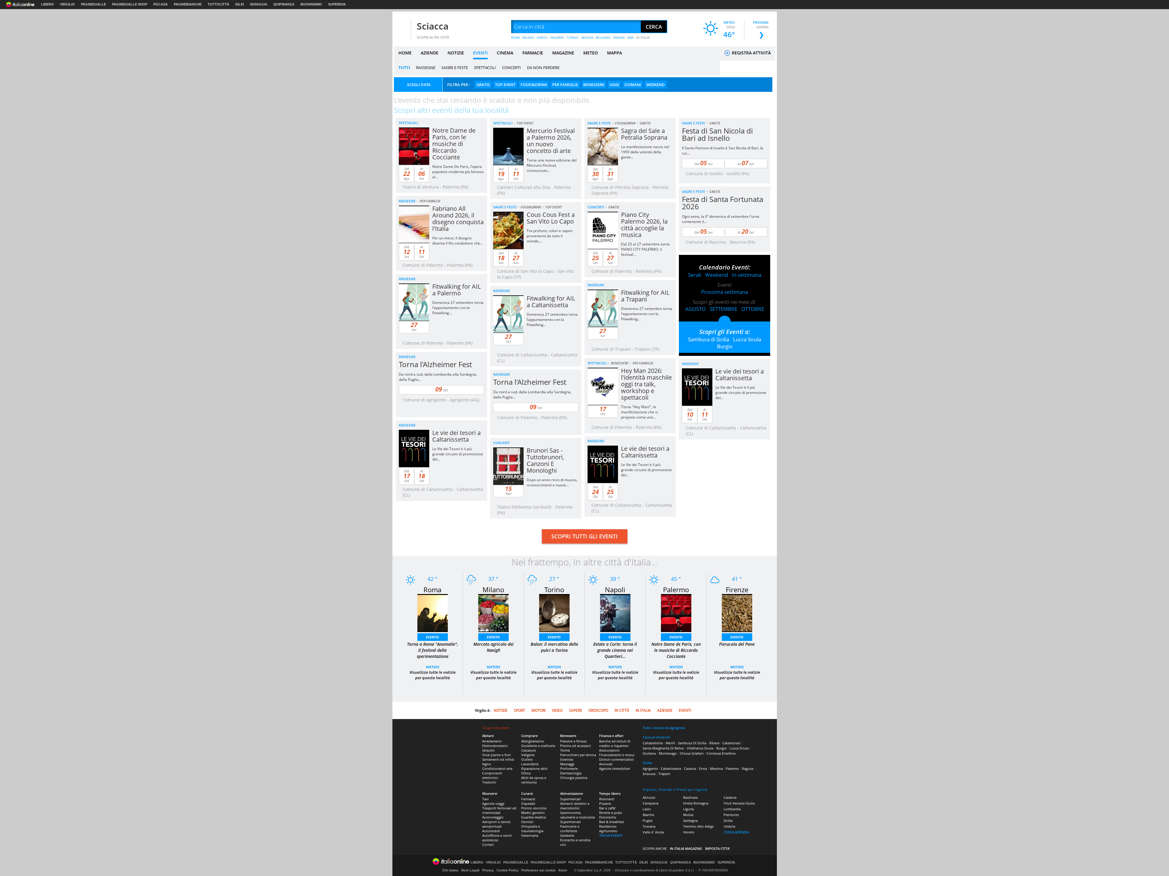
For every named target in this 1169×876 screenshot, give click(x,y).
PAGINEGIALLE (93, 4)
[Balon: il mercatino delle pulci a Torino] (554, 612)
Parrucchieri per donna (578, 755)
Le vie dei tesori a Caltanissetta (739, 374)
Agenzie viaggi (493, 803)
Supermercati (570, 799)
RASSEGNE (425, 67)
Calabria (730, 797)
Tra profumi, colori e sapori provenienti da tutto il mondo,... (550, 236)
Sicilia (728, 820)
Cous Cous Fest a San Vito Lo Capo (551, 217)
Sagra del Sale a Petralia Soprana (644, 134)
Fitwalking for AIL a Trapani (645, 295)
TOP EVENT (505, 84)
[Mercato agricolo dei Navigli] (493, 612)
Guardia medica (533, 817)
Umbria (729, 826)
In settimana (746, 274)
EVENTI (480, 53)
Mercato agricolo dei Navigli (493, 647)
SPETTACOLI (485, 67)
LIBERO (47, 4)
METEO (590, 53)
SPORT (519, 710)
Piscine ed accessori (575, 745)
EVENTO (432, 637)
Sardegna (690, 820)
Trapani (664, 773)
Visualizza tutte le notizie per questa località (432, 674)
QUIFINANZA (283, 4)
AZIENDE (429, 53)
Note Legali (470, 870)
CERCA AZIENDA (736, 832)
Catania (690, 768)
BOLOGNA (603, 37)
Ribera (714, 743)
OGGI (614, 84)
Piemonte (731, 814)
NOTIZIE (456, 53)
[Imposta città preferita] (401, 27)
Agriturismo (608, 831)
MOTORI (539, 710)
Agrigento (650, 768)
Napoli (615, 589)
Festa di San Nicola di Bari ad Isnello (717, 134)
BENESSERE (593, 84)
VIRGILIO (67, 4)
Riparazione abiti (534, 768)
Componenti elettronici (492, 775)
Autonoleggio (493, 817)
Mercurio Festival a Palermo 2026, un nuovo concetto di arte (551, 141)
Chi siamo (450, 870)
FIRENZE (619, 37)
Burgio (724, 346)
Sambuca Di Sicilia (692, 743)
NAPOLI (542, 37)
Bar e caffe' (607, 808)
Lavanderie (530, 764)
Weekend (716, 274)
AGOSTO (695, 308)
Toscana (649, 826)
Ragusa (747, 768)
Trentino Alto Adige (698, 826)
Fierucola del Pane (737, 644)
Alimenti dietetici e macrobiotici (574, 805)
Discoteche (607, 817)
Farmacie (528, 799)
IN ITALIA (643, 37)
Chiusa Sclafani (692, 753)
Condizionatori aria (497, 768)
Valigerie (528, 755)
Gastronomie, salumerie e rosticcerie (577, 814)
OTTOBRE (752, 308)
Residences (607, 826)
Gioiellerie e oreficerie (538, 745)
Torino (554, 589)
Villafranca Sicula (700, 748)
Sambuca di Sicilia (708, 339)
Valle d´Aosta (653, 832)
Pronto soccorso (534, 808)
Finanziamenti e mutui (616, 755)
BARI (630, 37)
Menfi (670, 743)
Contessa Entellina (721, 753)
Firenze (737, 589)
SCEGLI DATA (419, 84)
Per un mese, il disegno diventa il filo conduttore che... (457, 240)
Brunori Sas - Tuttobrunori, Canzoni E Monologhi (545, 460)
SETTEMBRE (723, 308)
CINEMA (505, 53)
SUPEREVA (337, 4)
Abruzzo (649, 797)
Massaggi (567, 764)
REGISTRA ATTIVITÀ (751, 53)
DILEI (239, 4)
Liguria (688, 809)
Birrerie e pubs (610, 812)
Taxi (485, 799)
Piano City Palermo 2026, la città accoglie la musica (644, 224)
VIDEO (557, 710)
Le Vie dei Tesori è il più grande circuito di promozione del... (740, 392)
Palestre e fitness (573, 741)
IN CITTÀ (622, 710)
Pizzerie (605, 803)
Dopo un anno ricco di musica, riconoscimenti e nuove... (552, 482)
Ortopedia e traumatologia (532, 828)
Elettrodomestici (495, 745)
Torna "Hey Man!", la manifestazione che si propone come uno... (639, 412)
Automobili (491, 831)
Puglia (647, 820)
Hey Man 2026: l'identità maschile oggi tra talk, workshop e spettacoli (646, 384)
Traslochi (489, 782)
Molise (688, 814)
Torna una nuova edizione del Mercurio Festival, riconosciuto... (552, 165)
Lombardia (732, 809)
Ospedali (528, 803)
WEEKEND (655, 84)
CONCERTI (511, 67)
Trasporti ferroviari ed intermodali (499, 810)
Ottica (526, 773)
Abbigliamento (532, 741)
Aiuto (562, 870)
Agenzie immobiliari (614, 768)
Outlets (527, 759)
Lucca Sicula (747, 339)
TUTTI (404, 67)
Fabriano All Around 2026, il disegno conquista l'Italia (458, 218)
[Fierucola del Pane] (737, 612)
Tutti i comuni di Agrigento (664, 727)
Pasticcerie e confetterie (569, 828)
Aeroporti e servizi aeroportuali (496, 824)
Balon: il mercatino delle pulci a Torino (554, 647)
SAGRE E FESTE (454, 67)
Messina (716, 768)
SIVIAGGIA (258, 4)
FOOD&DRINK (534, 84)
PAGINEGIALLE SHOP (129, 4)
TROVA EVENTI (610, 835)
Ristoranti (606, 799)
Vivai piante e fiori (496, 755)
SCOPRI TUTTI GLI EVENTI (584, 536)
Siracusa (649, 773)
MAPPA (614, 53)
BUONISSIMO (311, 4)
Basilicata (690, 797)
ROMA (515, 37)
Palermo (676, 589)
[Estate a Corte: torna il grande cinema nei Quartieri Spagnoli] (615, 612)
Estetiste (566, 759)
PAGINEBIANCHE (188, 4)
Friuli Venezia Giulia (739, 803)
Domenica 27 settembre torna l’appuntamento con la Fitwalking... (457, 307)
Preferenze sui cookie (538, 870)
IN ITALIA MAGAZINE (686, 848)
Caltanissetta (671, 768)
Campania (650, 803)
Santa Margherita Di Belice (663, 748)
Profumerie (569, 768)
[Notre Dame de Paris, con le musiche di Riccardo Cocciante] (676, 612)
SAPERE (575, 710)
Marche (648, 814)
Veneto (688, 832)
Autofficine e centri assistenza (497, 837)
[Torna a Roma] (432, 612)
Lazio (647, 809)
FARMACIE (532, 53)
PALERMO (557, 37)
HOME (405, 53)
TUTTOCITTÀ (218, 4)
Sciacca (432, 26)
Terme (565, 750)
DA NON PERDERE (543, 67)
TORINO (572, 37)
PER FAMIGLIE (565, 84)
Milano (493, 589)
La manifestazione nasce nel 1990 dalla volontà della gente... (645, 152)
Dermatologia (570, 773)
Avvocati (606, 764)
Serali (694, 274)
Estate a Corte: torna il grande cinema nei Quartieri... (615, 650)
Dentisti (527, 821)
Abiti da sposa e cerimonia (533, 779)
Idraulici (488, 750)
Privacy (488, 870)
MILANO (528, 37)
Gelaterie (567, 835)
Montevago (668, 753)
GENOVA (587, 37)
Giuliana (649, 753)
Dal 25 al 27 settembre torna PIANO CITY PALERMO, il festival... (645, 249)
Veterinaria (529, 835)
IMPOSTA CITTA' (717, 848)
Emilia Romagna (695, 803)
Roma (432, 589)
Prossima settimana (724, 291)
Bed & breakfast (611, 821)
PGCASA (160, 4)
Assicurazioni (609, 750)
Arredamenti (492, 741)
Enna (703, 768)
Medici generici (533, 812)
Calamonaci (731, 743)
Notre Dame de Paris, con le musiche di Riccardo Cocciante (454, 143)
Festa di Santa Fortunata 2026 (722, 202)
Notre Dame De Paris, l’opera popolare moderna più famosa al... (458, 171)
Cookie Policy (507, 870)
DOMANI (632, 84)
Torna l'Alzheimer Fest (435, 364)
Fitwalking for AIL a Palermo (456, 289)
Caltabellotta (653, 743)
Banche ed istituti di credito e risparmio (614, 743)
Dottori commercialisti (616, 759)
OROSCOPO (598, 710)
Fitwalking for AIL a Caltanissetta (551, 301)
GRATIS (483, 84)
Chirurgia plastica (573, 777)
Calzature (528, 750)
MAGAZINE (563, 53)
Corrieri (488, 844)
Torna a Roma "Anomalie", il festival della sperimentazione (432, 650)
